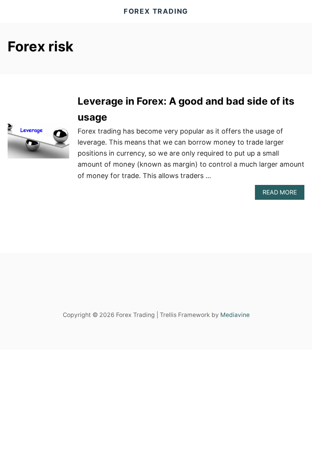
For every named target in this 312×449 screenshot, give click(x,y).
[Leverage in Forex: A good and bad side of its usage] (39, 146)
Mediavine (235, 314)
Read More (283, 194)
